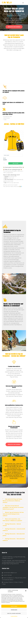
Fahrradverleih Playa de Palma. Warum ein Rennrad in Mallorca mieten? (12, 500)
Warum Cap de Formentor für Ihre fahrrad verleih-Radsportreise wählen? (13, 514)
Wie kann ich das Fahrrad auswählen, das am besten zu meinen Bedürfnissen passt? (13, 507)
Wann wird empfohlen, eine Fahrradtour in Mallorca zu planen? (12, 519)
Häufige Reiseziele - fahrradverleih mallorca (14, 539)
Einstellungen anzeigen (14, 613)
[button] (26, 591)
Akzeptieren (14, 606)
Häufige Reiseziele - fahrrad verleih (12, 524)
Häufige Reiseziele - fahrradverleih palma (14, 534)
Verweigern (14, 609)
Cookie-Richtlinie (14, 616)
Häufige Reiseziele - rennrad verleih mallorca (14, 529)
